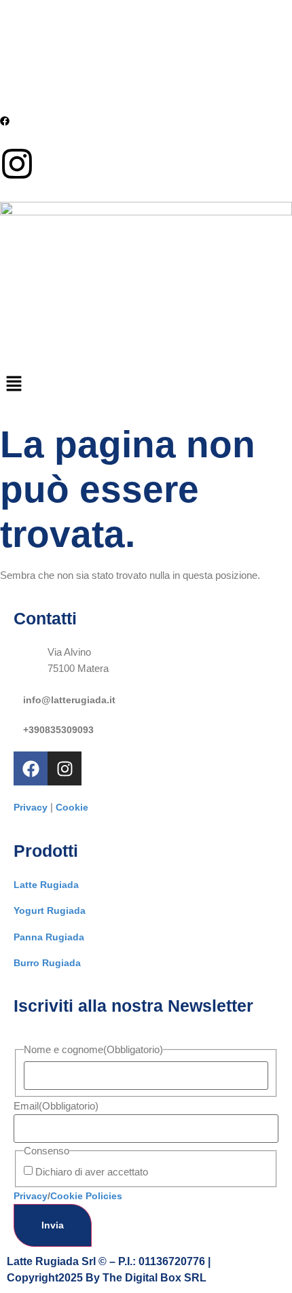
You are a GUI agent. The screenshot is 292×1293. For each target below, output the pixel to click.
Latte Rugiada (46, 884)
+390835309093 (58, 729)
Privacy (31, 807)
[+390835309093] (18, 726)
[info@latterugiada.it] (18, 696)
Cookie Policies (86, 1195)
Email (56, 1106)
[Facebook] (31, 768)
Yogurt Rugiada (50, 910)
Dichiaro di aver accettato (91, 1171)
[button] (146, 385)
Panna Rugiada (49, 937)
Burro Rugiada (47, 962)
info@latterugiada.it (69, 699)
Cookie (72, 807)
